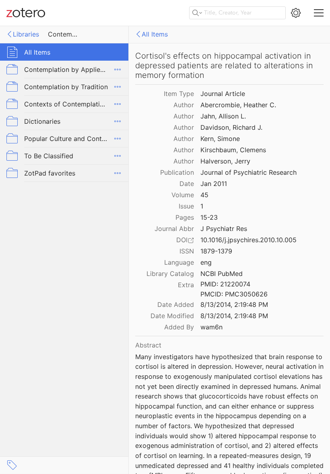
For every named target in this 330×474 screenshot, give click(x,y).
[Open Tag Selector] (12, 465)
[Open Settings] (295, 12)
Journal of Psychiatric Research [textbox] (248, 172)
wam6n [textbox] (211, 327)
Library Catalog (170, 274)
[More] (117, 69)
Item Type (179, 94)
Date (186, 184)
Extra (186, 285)
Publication (177, 172)
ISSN (186, 251)
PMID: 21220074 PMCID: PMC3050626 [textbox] (234, 289)
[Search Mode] (197, 13)
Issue (186, 206)
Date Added (175, 304)
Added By (179, 327)
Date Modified (172, 316)
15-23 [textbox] (209, 217)
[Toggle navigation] (319, 12)
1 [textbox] (201, 206)
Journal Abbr (174, 229)
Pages (184, 217)
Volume (182, 195)
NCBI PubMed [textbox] (221, 274)
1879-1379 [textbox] (216, 251)
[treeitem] (64, 52)
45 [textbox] (204, 195)
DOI (182, 240)
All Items (155, 34)
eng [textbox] (206, 262)
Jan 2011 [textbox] (213, 184)
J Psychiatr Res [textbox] (223, 229)
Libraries (26, 34)
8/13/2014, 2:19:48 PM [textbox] (234, 304)
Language (179, 262)
